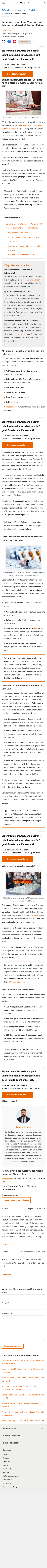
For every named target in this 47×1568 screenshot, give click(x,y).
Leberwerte (8, 13)
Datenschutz (7, 1480)
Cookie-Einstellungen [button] (10, 1487)
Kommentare (24, 41)
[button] (3, 41)
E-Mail (5, 1303)
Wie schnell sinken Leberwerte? (21, 254)
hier (21, 315)
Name (5, 1292)
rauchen (14, 402)
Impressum (7, 1483)
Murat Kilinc (9, 31)
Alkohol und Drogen (31, 280)
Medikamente (11, 406)
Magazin (6, 1458)
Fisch (36, 628)
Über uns (6, 1462)
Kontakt (6, 1472)
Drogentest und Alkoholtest (27, 10)
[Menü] (3, 4)
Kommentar (7, 1313)
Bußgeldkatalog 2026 (23, 3)
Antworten (7, 1245)
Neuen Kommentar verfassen (16, 1200)
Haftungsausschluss (10, 1476)
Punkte (35, 915)
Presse (5, 1465)
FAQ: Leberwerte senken (18, 232)
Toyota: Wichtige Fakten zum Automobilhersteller (23, 1420)
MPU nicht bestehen (16, 982)
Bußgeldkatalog (8, 10)
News (5, 1454)
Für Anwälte (7, 1469)
